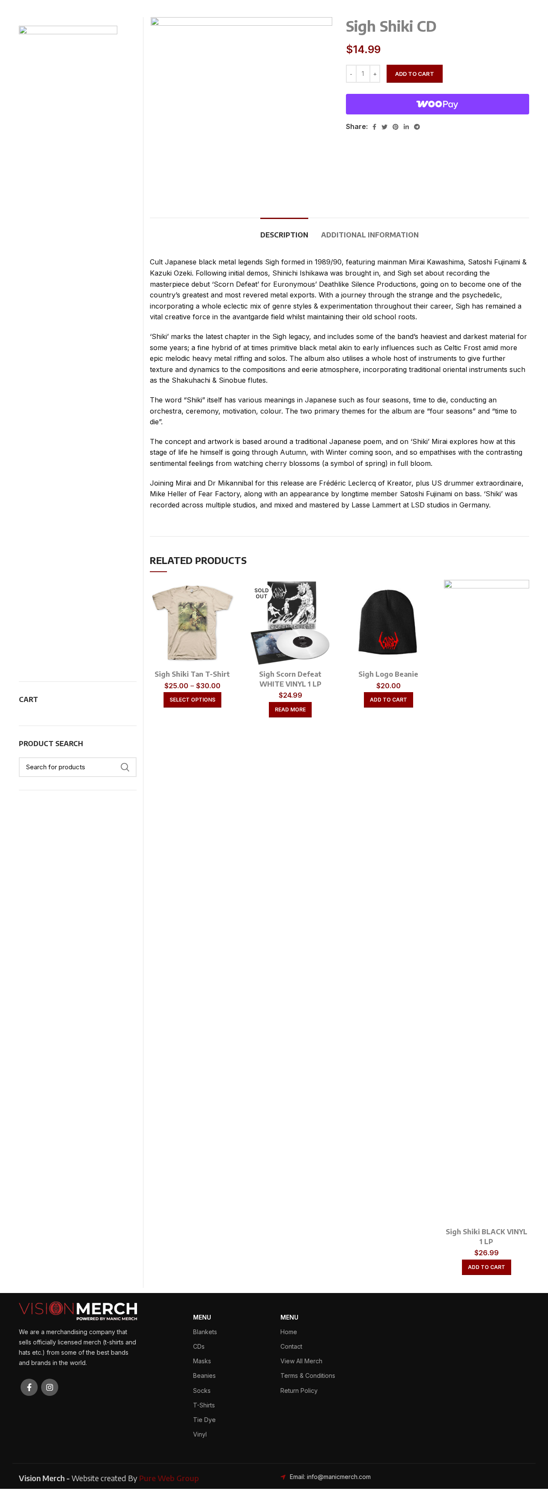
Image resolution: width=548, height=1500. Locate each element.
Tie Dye (204, 1419)
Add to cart (414, 73)
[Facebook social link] (374, 126)
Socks (202, 1390)
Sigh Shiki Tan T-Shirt (192, 674)
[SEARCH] (125, 767)
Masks (202, 1361)
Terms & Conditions (307, 1375)
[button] (388, 700)
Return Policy (299, 1390)
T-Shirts (204, 1405)
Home (288, 1331)
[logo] (78, 1310)
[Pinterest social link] (395, 126)
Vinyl (200, 1434)
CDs (199, 1346)
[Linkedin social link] (406, 126)
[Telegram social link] (417, 126)
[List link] (339, 1477)
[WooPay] (437, 104)
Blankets (205, 1331)
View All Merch (301, 1361)
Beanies (204, 1375)
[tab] (284, 231)
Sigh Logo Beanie (388, 674)
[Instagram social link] (49, 1387)
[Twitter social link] (384, 126)
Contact (291, 1346)
